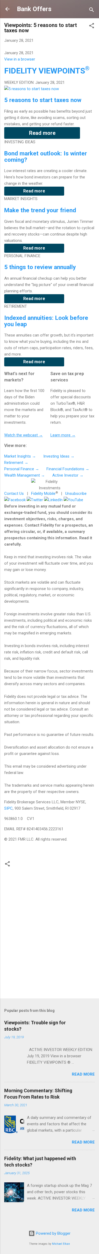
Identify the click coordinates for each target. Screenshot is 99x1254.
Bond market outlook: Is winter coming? (45, 156)
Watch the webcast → (23, 435)
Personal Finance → (21, 469)
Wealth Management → (24, 475)
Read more (42, 133)
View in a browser (19, 59)
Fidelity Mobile (43, 493)
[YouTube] (73, 499)
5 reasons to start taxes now (42, 99)
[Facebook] (15, 499)
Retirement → (16, 462)
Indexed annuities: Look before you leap (46, 321)
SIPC (8, 808)
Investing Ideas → (58, 456)
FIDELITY (46, 70)
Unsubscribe (76, 493)
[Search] (91, 11)
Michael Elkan (61, 1244)
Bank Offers (34, 9)
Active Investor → (67, 475)
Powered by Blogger (52, 1233)
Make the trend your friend (40, 210)
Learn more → (63, 435)
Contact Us (14, 493)
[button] (91, 26)
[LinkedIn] (53, 499)
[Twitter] (35, 499)
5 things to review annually (40, 267)
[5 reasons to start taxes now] (31, 88)
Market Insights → (20, 456)
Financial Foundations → (67, 469)
